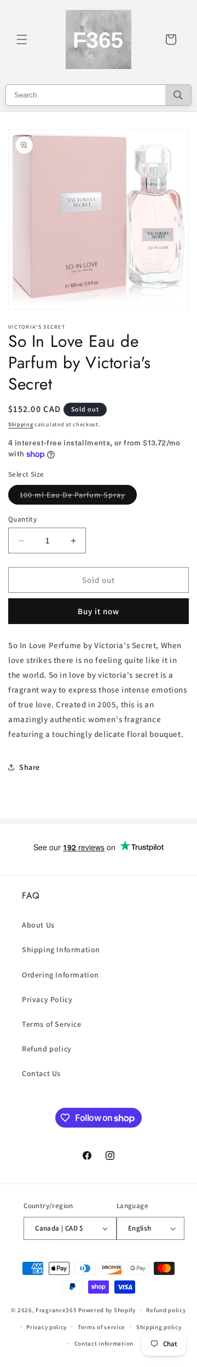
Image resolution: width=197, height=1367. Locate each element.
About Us (38, 925)
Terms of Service (52, 1024)
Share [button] (29, 767)
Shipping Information (61, 949)
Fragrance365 (56, 1310)
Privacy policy (46, 1327)
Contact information (104, 1343)
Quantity (22, 519)
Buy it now (98, 611)
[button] (22, 39)
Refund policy (47, 1049)
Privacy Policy (47, 999)
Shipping (20, 424)
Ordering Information (60, 975)
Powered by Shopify (107, 1310)
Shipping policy (159, 1327)
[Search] (178, 95)
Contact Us (41, 1073)
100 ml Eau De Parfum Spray (78, 497)
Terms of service (101, 1327)
